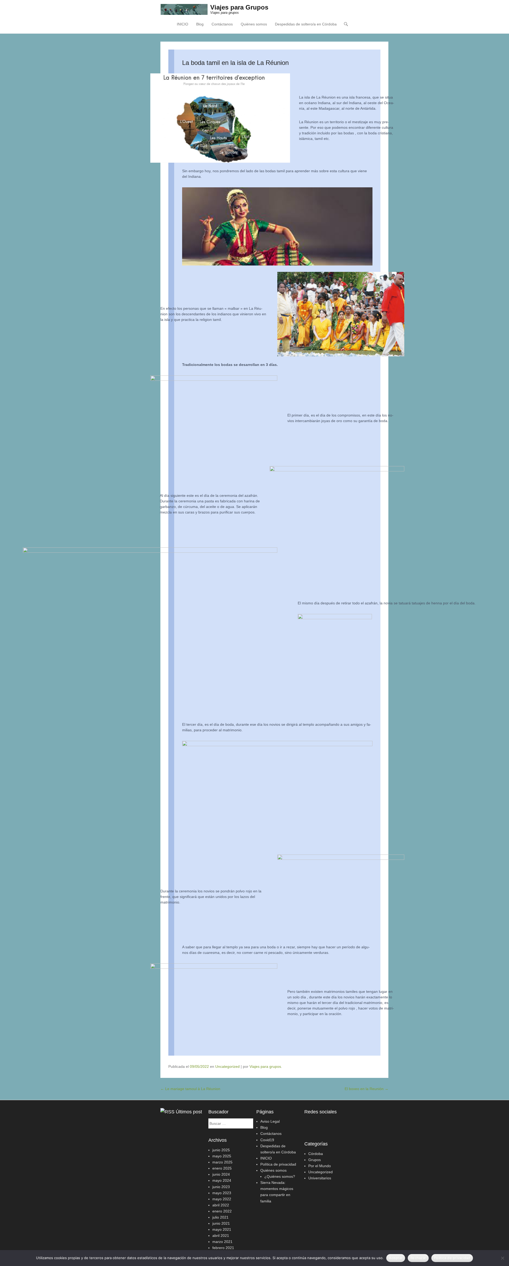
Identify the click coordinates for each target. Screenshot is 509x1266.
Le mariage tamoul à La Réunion (190, 1089)
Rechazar (418, 1258)
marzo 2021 (222, 1242)
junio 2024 (221, 1174)
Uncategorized (227, 1066)
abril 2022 (220, 1205)
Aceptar (395, 1258)
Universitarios (319, 1178)
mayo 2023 (221, 1193)
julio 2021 (220, 1217)
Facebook (308, 1122)
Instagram (320, 1122)
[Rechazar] (502, 1258)
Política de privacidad (278, 1164)
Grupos (314, 1160)
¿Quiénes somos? (279, 1176)
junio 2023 (221, 1187)
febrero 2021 (223, 1248)
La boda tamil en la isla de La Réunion (235, 62)
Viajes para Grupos (239, 7)
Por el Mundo (319, 1166)
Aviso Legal (270, 1121)
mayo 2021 (221, 1229)
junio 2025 (221, 1150)
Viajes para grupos (265, 1066)
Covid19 (267, 1140)
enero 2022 (222, 1211)
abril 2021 (220, 1235)
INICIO (182, 24)
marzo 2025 (222, 1162)
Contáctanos (222, 24)
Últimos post (189, 1111)
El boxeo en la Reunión (366, 1089)
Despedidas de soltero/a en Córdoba (306, 24)
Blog (200, 24)
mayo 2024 (221, 1180)
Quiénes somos (254, 24)
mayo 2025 (221, 1156)
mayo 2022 (221, 1199)
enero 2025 (222, 1168)
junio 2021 (221, 1223)
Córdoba (315, 1154)
